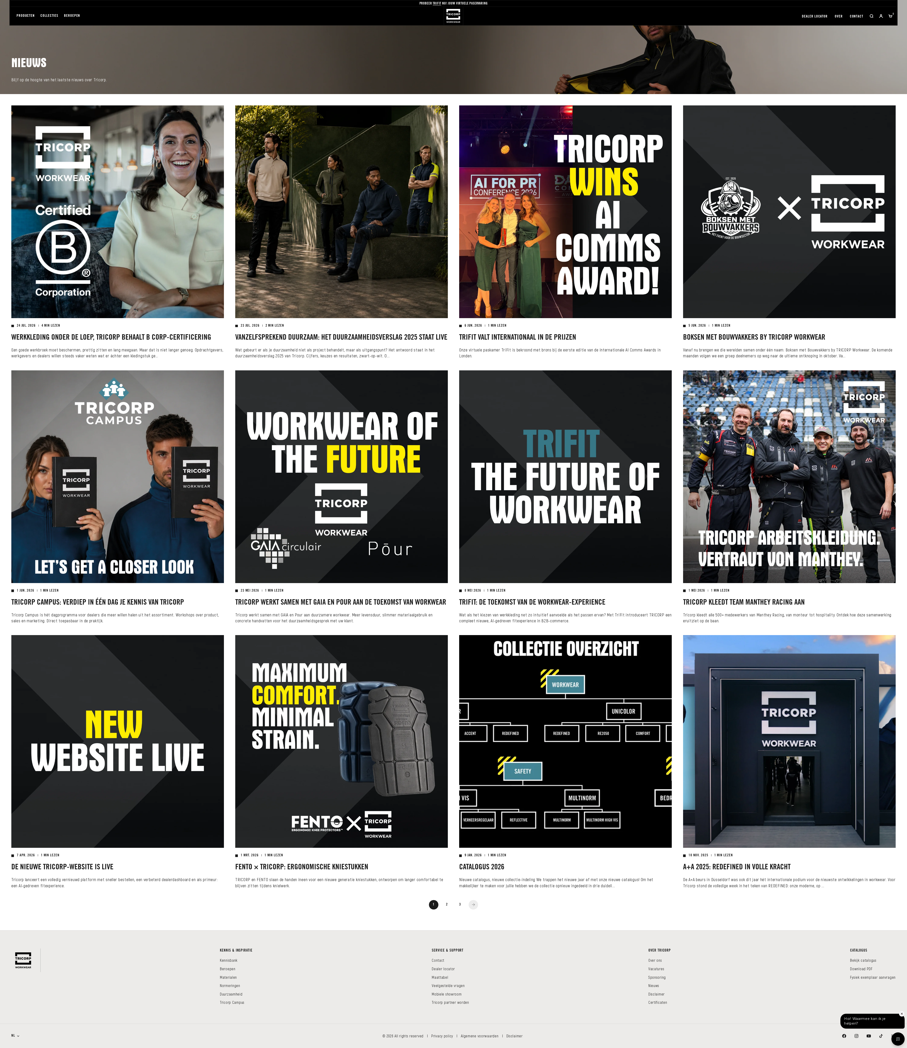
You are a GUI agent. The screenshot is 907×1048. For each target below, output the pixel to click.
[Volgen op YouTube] (868, 1036)
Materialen (228, 977)
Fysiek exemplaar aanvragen (873, 977)
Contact (856, 16)
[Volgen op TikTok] (881, 1036)
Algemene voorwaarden (479, 1036)
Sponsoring (657, 977)
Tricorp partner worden (450, 1002)
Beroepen (72, 16)
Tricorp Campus (232, 1002)
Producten (26, 16)
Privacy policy (442, 1036)
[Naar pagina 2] (473, 904)
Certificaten (657, 1002)
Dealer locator (815, 16)
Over (839, 16)
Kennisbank (229, 960)
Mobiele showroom (447, 994)
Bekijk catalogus (863, 960)
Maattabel (440, 977)
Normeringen (230, 985)
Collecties (49, 16)
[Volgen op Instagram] (856, 1036)
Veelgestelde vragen (448, 985)
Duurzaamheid (231, 994)
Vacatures (656, 968)
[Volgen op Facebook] (844, 1036)
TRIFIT (437, 3)
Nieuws (653, 985)
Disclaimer (656, 994)
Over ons (655, 960)
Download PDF (861, 968)
